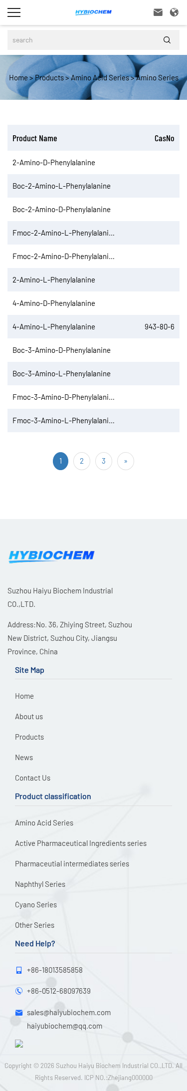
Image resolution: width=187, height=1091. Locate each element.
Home (18, 77)
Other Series (34, 924)
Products (48, 77)
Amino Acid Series (99, 77)
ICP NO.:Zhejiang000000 (118, 1078)
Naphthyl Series (40, 883)
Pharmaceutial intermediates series (72, 863)
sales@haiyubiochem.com (69, 1012)
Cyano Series (36, 904)
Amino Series (157, 77)
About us (29, 716)
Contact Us (32, 777)
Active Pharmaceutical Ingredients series (81, 842)
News (24, 757)
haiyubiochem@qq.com (64, 1025)
